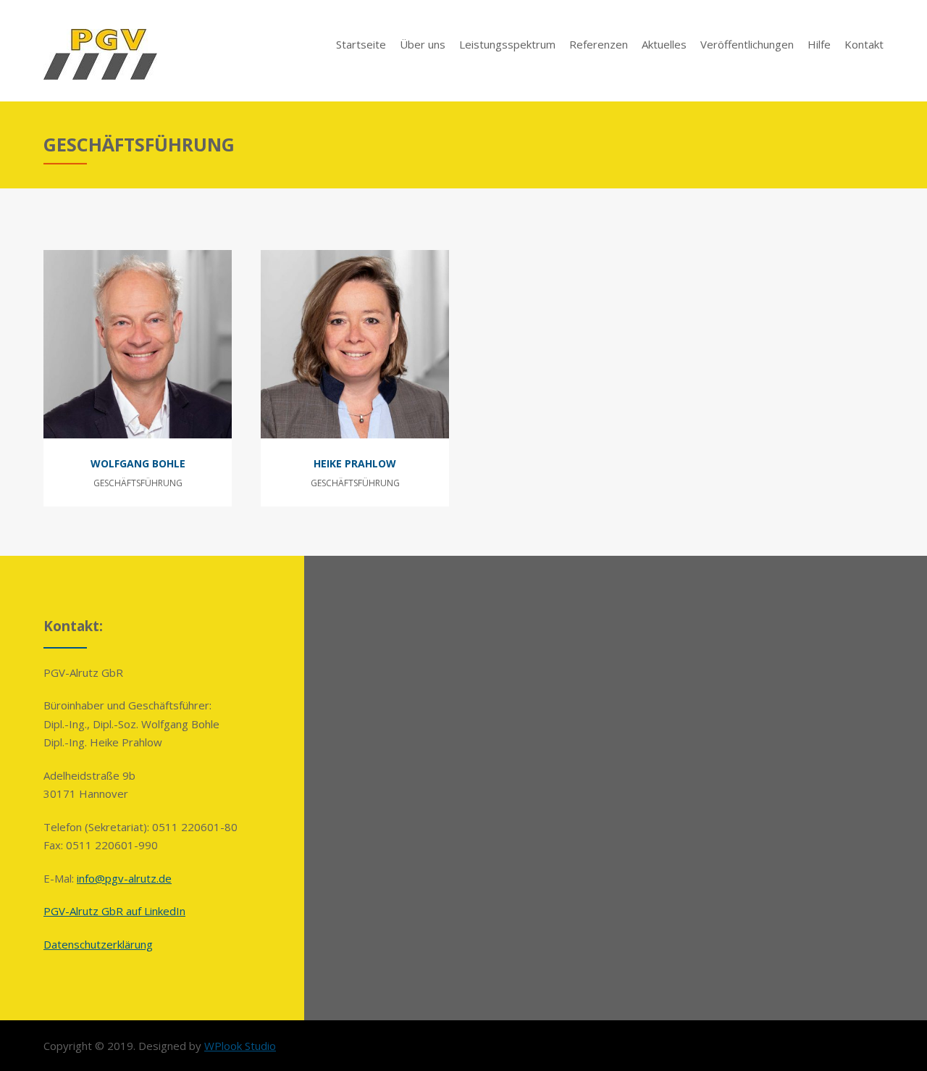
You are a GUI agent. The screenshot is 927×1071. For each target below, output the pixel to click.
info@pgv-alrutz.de (124, 878)
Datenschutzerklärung (98, 944)
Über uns (422, 44)
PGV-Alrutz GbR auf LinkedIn (114, 911)
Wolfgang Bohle (138, 463)
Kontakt (864, 44)
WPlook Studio (240, 1045)
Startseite (361, 44)
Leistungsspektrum (507, 44)
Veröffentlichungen (747, 44)
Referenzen (598, 44)
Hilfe (819, 44)
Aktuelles (664, 44)
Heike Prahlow (355, 463)
